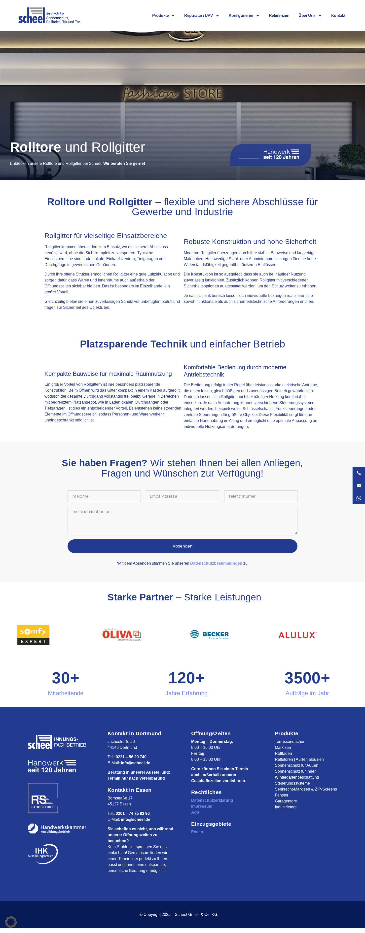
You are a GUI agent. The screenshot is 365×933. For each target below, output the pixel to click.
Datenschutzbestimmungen (216, 563)
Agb (195, 812)
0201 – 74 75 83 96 (133, 813)
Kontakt (338, 15)
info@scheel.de (135, 763)
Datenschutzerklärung (212, 800)
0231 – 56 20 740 (131, 757)
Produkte (160, 15)
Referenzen (279, 15)
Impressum (201, 806)
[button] (11, 922)
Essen (197, 832)
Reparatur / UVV (198, 15)
